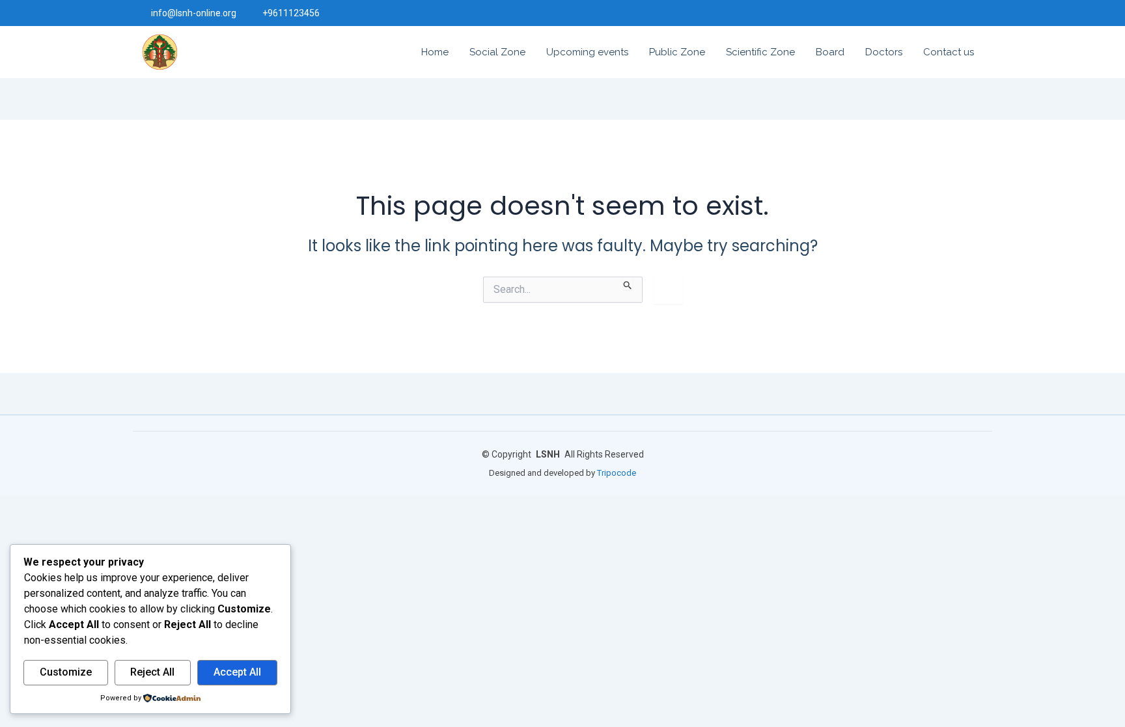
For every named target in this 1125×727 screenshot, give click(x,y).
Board (830, 52)
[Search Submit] (628, 283)
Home (435, 52)
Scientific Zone (760, 52)
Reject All (152, 672)
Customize (66, 672)
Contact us (948, 52)
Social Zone (497, 52)
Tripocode (616, 473)
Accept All (237, 672)
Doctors (883, 52)
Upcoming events (587, 52)
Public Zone (677, 52)
